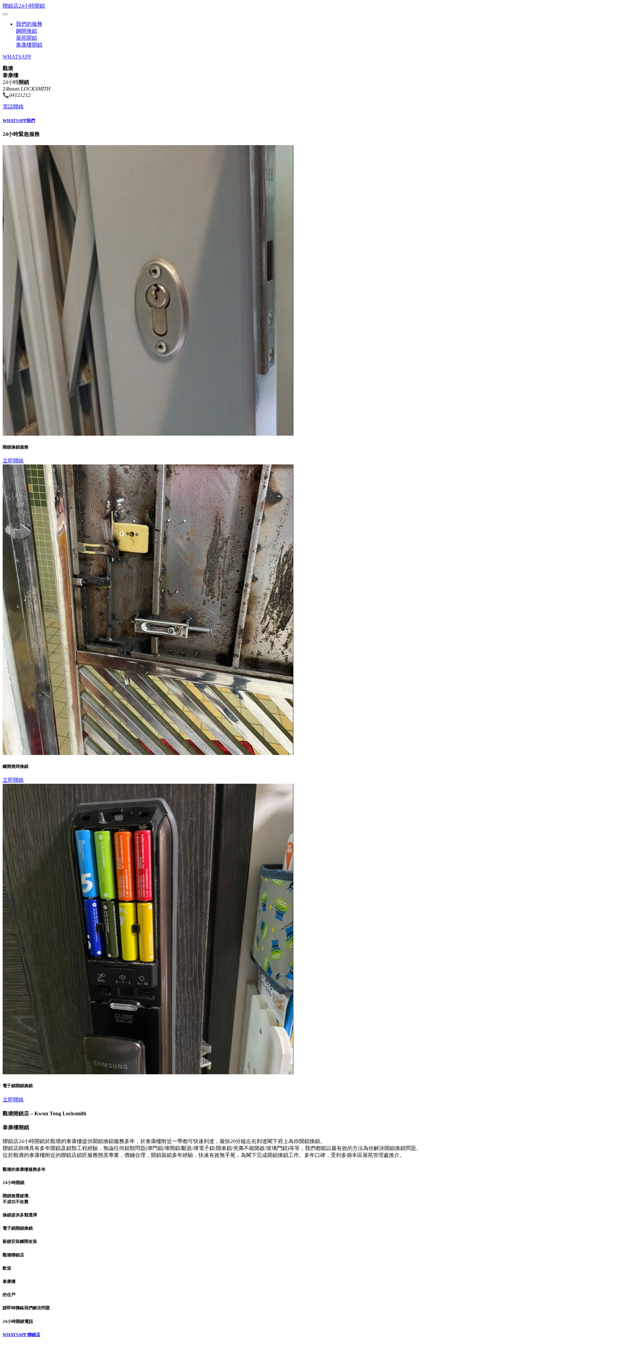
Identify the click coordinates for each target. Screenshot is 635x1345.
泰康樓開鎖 (29, 45)
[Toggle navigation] (5, 14)
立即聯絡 (13, 460)
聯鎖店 (33, 1334)
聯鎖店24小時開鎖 (24, 6)
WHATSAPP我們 (19, 120)
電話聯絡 (13, 106)
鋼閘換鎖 (26, 31)
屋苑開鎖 (26, 38)
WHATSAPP (17, 56)
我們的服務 (29, 24)
